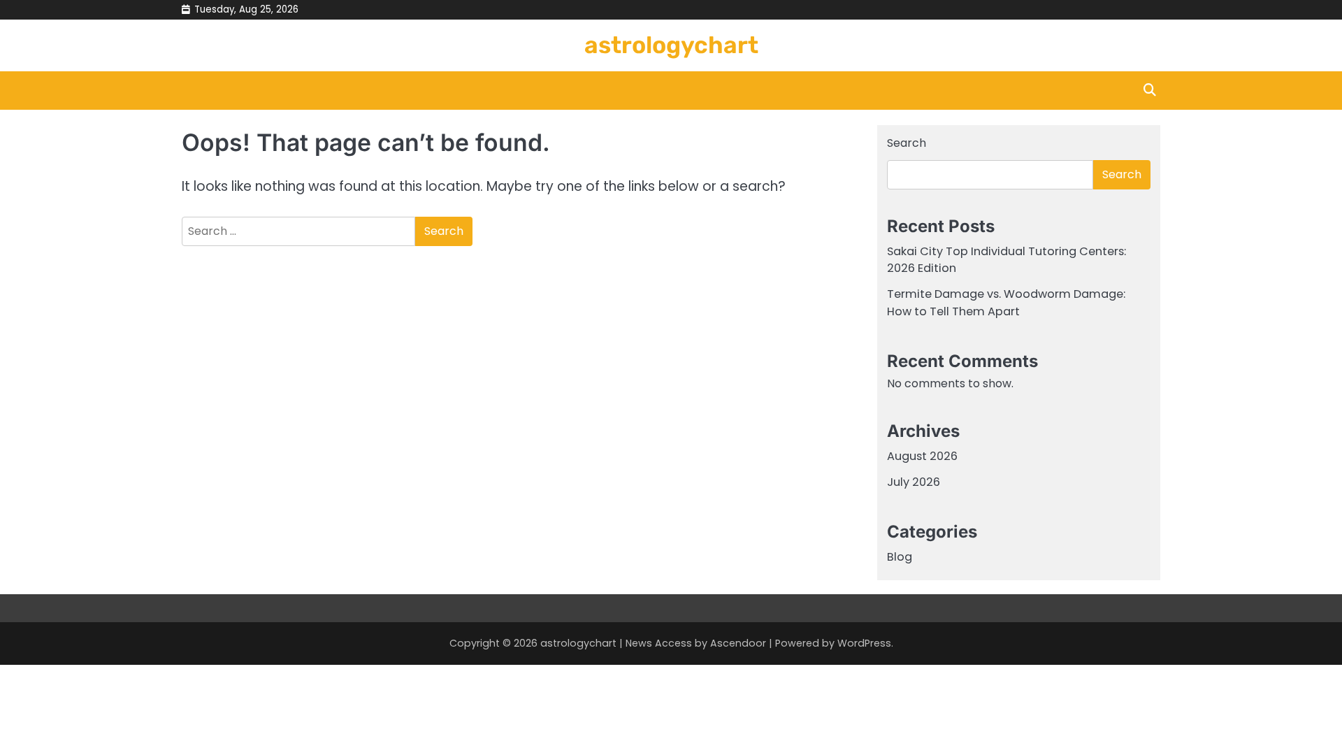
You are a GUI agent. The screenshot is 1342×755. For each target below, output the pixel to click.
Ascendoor (738, 643)
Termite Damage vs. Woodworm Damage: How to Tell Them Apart (1006, 302)
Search (906, 143)
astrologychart (671, 45)
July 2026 (913, 482)
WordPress (864, 643)
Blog (899, 557)
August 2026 (922, 456)
